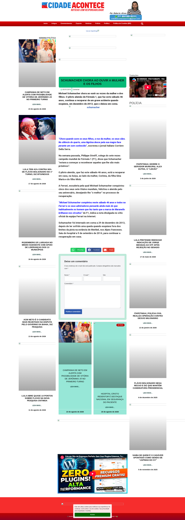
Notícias (88, 23)
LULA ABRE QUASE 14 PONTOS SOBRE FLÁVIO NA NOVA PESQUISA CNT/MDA (37, 398)
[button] (78, 250)
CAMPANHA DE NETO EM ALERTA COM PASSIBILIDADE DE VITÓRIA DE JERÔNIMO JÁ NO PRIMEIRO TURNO (75, 376)
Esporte (79, 23)
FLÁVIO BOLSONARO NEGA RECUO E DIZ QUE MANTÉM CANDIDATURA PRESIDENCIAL (148, 385)
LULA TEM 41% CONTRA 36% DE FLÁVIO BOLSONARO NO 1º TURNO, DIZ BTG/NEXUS (37, 171)
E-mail (86, 275)
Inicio (46, 23)
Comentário (68, 283)
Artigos (54, 23)
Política (106, 23)
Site (104, 275)
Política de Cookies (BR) (122, 23)
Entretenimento (66, 23)
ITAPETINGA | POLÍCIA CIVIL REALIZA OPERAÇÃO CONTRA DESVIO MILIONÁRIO (148, 315)
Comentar (76, 89)
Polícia (97, 23)
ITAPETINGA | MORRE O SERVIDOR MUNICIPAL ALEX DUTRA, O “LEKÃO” (148, 166)
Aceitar (92, 514)
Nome (66, 275)
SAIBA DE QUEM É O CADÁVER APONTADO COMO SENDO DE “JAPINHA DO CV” (147, 457)
